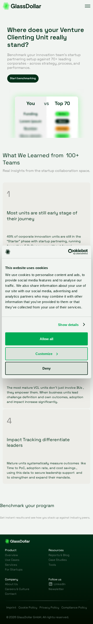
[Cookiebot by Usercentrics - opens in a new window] (68, 252)
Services (11, 565)
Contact (10, 594)
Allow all (46, 339)
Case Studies (58, 560)
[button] (87, 6)
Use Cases (12, 560)
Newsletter (56, 589)
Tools (52, 565)
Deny (46, 368)
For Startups (14, 569)
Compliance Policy (74, 607)
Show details (68, 324)
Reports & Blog (59, 555)
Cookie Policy (28, 607)
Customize (43, 353)
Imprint (11, 607)
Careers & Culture (17, 589)
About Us (11, 584)
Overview (11, 555)
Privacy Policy (49, 607)
